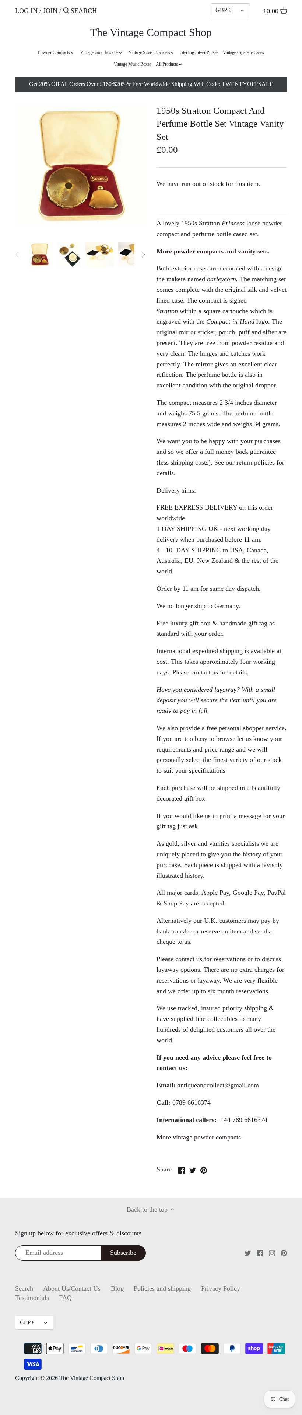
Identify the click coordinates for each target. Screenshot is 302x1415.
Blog (117, 1288)
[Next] (143, 254)
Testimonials (32, 1297)
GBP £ (223, 10)
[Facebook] (260, 1252)
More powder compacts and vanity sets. (213, 251)
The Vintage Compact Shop (151, 32)
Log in (26, 10)
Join (50, 10)
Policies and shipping (162, 1288)
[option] (39, 255)
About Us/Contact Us (72, 1288)
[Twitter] (248, 1252)
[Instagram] (272, 1252)
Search (24, 1288)
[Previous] (17, 254)
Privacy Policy (220, 1288)
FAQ (65, 1297)
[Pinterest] (284, 1252)
